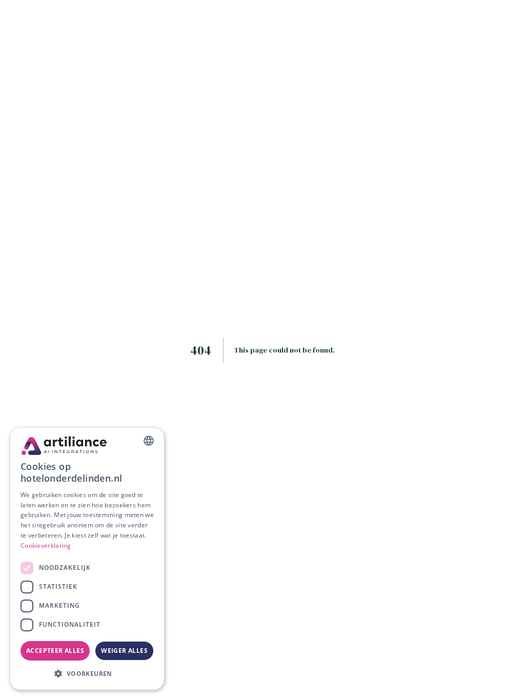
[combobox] (149, 441)
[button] (87, 673)
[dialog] (87, 559)
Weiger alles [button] (124, 650)
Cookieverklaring (46, 545)
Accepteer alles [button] (55, 650)
